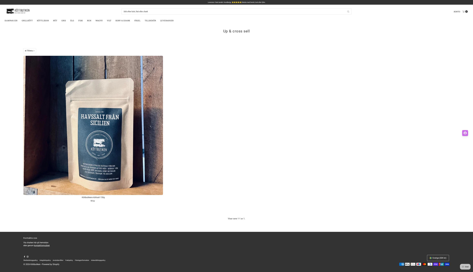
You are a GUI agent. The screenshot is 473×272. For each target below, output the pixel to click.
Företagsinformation (82, 260)
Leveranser (167, 20)
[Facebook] (24, 257)
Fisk (80, 20)
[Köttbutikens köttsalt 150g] (93, 125)
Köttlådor (43, 20)
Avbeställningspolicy (98, 260)
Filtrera (30, 51)
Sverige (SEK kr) (439, 258)
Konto (457, 11)
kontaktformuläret (42, 245)
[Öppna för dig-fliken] (465, 133)
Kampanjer (11, 20)
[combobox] (237, 11)
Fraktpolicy (69, 260)
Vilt (109, 20)
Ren (89, 20)
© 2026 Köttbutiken (31, 264)
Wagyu (99, 20)
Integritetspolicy (45, 260)
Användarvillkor (58, 260)
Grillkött (27, 20)
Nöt (55, 20)
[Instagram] (27, 257)
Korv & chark (123, 20)
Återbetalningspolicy (30, 260)
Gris (63, 20)
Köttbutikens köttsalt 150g (93, 197)
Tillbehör (150, 20)
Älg (72, 20)
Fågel (137, 20)
